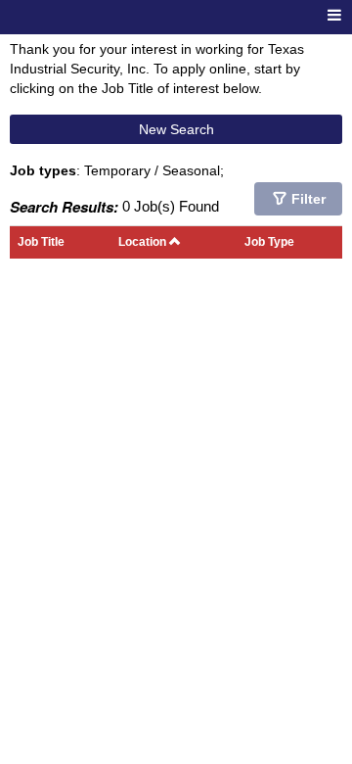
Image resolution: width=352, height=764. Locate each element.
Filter (308, 199)
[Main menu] (334, 16)
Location (143, 241)
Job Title (41, 241)
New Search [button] (176, 129)
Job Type (269, 241)
